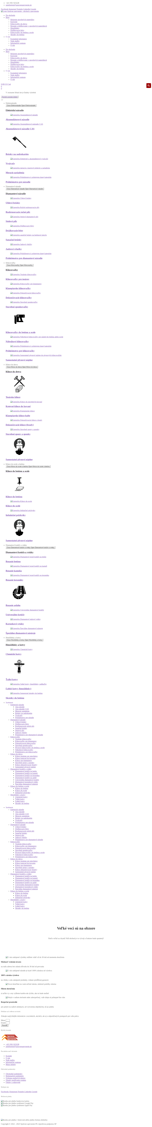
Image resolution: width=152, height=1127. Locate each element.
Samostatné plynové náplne (19, 360)
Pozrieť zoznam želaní (9, 97)
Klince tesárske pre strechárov (26, 756)
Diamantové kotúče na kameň (26, 773)
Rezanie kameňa (14, 571)
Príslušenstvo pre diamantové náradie (24, 258)
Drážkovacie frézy (17, 30)
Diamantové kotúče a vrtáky (21, 769)
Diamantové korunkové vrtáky (26, 782)
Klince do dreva (16, 754)
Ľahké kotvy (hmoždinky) (18, 688)
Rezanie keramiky (14, 580)
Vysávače (10, 163)
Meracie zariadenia (15, 172)
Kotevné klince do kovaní (18, 406)
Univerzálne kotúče (15, 614)
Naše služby (15, 41)
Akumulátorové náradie (17, 119)
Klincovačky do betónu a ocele (22, 32)
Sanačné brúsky (13, 239)
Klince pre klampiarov (23, 760)
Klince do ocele (13, 506)
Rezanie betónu (13, 561)
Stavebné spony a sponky (18, 434)
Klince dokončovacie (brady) (26, 765)
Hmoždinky (14, 28)
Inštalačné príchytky (16, 515)
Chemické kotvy (13, 654)
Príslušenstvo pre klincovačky (20, 351)
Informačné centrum (18, 43)
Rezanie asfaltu (13, 605)
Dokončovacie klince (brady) (20, 425)
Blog (7, 17)
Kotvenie (13, 22)
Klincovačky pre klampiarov (26, 741)
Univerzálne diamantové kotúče (27, 780)
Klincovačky (15, 737)
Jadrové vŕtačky (14, 249)
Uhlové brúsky (13, 203)
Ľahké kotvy (20, 801)
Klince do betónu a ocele (19, 786)
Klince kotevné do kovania (25, 758)
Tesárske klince (13, 397)
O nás (12, 45)
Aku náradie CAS (22, 709)
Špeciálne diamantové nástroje (20, 633)
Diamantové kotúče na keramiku (27, 775)
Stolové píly (11, 221)
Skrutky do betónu (17, 35)
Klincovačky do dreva (18, 24)
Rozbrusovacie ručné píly (18, 212)
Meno (3, 1020)
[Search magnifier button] (148, 85)
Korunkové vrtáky (15, 624)
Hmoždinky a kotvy (17, 795)
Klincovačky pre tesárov (17, 279)
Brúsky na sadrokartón (17, 154)
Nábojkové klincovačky (17, 341)
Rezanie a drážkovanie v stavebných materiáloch (28, 26)
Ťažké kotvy (12, 679)
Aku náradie (19, 707)
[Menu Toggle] (2, 99)
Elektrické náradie (17, 705)
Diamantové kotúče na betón (26, 771)
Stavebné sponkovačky (17, 307)
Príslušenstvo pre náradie (18, 182)
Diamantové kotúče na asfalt (25, 778)
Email (3, 1023)
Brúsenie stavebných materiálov (22, 20)
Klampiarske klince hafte (18, 415)
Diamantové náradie (18, 720)
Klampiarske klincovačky (18, 288)
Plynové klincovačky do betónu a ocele (30, 748)
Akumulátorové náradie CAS (20, 129)
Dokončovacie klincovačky (19, 297)
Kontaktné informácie (18, 39)
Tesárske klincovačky (23, 739)
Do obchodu (10, 15)
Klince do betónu (14, 496)
